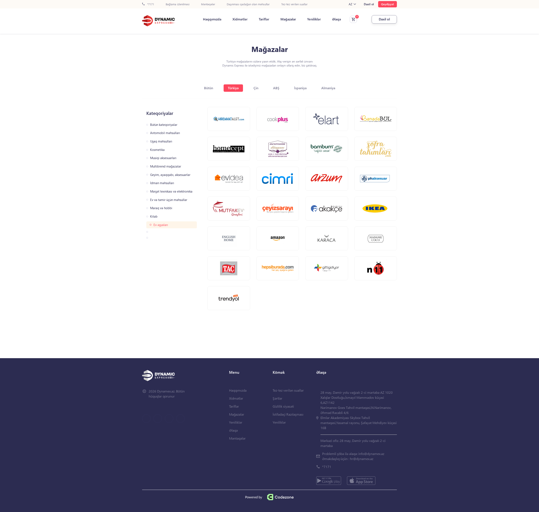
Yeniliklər (314, 19)
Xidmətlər (240, 19)
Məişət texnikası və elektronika (171, 191)
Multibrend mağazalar (165, 166)
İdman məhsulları (162, 183)
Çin (255, 88)
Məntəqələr (208, 4)
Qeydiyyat (387, 4)
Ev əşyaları (160, 225)
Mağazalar (288, 19)
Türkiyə (233, 88)
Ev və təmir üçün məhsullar (168, 200)
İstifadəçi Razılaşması (288, 414)
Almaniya (328, 88)
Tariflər (264, 19)
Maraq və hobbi (161, 208)
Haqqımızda (212, 19)
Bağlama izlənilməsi (177, 4)
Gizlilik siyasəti (283, 406)
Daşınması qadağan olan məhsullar (248, 4)
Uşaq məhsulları (161, 141)
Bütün (208, 88)
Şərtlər (277, 398)
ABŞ (276, 88)
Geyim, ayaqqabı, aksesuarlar (170, 175)
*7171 (150, 4)
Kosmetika (157, 150)
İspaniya (300, 88)
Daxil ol (369, 4)
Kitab (153, 216)
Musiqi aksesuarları (163, 158)
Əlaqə (336, 19)
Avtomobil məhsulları (165, 133)
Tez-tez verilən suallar (294, 4)
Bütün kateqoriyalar (163, 125)
